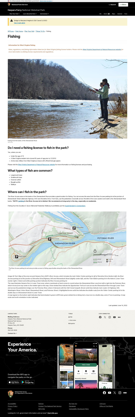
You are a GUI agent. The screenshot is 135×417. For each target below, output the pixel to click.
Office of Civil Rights (106, 406)
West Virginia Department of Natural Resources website (102, 49)
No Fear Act (73, 404)
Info (100, 14)
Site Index (73, 320)
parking (21, 201)
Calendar (119, 14)
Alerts (106, 14)
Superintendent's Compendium (75, 206)
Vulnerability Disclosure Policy (79, 409)
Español (72, 323)
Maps (113, 14)
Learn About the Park (29, 14)
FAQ (71, 317)
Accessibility (12, 404)
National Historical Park (26, 10)
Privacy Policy (12, 406)
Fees (125, 14)
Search (113, 5)
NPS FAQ (41, 409)
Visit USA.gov (52, 413)
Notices (41, 404)
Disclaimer (72, 406)
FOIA (9, 409)
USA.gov (103, 404)
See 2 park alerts (19, 23)
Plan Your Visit (14, 14)
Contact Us (12, 333)
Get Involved (43, 14)
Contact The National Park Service (49, 406)
